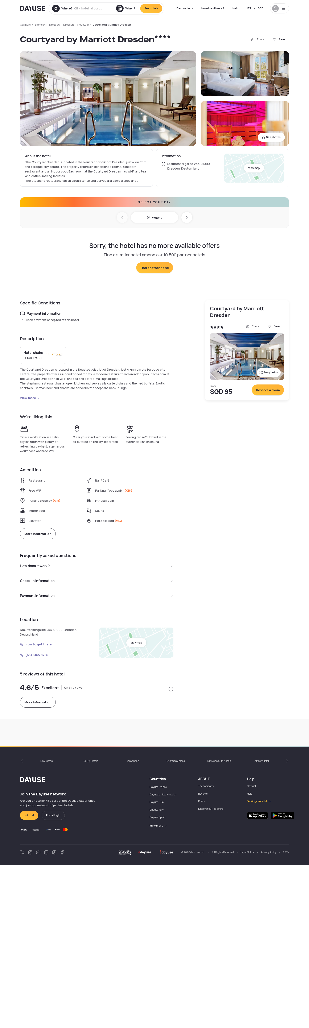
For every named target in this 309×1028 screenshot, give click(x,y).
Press (201, 801)
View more (28, 398)
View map (254, 168)
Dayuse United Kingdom (163, 794)
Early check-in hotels (219, 761)
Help (235, 8)
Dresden (54, 24)
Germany (25, 24)
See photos (273, 137)
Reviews (202, 793)
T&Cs (286, 852)
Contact (251, 786)
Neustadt (83, 24)
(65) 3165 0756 (36, 655)
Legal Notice (247, 852)
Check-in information (37, 580)
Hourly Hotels (90, 761)
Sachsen (40, 24)
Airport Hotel (262, 761)
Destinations (185, 8)
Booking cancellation (259, 801)
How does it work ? (212, 8)
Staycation (133, 761)
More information (37, 534)
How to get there (38, 644)
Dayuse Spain (157, 817)
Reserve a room (268, 390)
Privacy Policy (268, 852)
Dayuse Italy (156, 809)
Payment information (37, 595)
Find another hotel (154, 268)
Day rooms (46, 761)
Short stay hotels (175, 761)
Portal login (53, 815)
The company (206, 786)
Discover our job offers (210, 809)
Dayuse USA (156, 802)
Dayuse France (158, 787)
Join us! (29, 815)
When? (157, 217)
